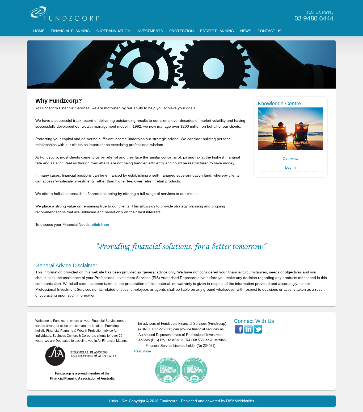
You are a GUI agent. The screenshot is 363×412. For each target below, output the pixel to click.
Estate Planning (217, 31)
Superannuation (113, 31)
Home (38, 31)
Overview (290, 158)
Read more (142, 351)
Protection (181, 31)
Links (113, 401)
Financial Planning (70, 31)
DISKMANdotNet (240, 401)
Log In (290, 167)
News (245, 31)
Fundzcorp (181, 13)
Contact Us (269, 31)
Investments (150, 31)
